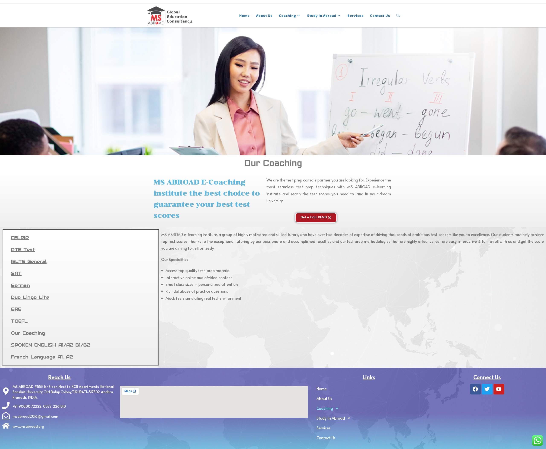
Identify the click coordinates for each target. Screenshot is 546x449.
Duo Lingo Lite (30, 297)
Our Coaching (28, 333)
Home (322, 388)
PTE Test (23, 249)
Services (324, 427)
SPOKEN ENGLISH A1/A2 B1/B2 (50, 345)
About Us (324, 398)
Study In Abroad (331, 418)
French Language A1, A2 (42, 357)
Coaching (325, 408)
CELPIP (20, 237)
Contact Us (326, 437)
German (20, 285)
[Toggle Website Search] (398, 15)
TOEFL (19, 321)
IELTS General (29, 261)
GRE (16, 309)
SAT (16, 273)
